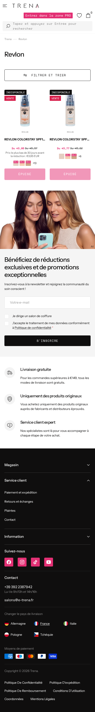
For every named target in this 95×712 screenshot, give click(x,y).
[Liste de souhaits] (79, 15)
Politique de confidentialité (33, 328)
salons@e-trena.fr (19, 600)
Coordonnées (13, 699)
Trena (7, 39)
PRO (48, 15)
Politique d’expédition (64, 683)
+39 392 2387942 (18, 587)
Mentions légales (42, 699)
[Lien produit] (24, 135)
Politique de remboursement (25, 691)
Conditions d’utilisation (69, 691)
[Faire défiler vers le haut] (88, 705)
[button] (5, 6)
